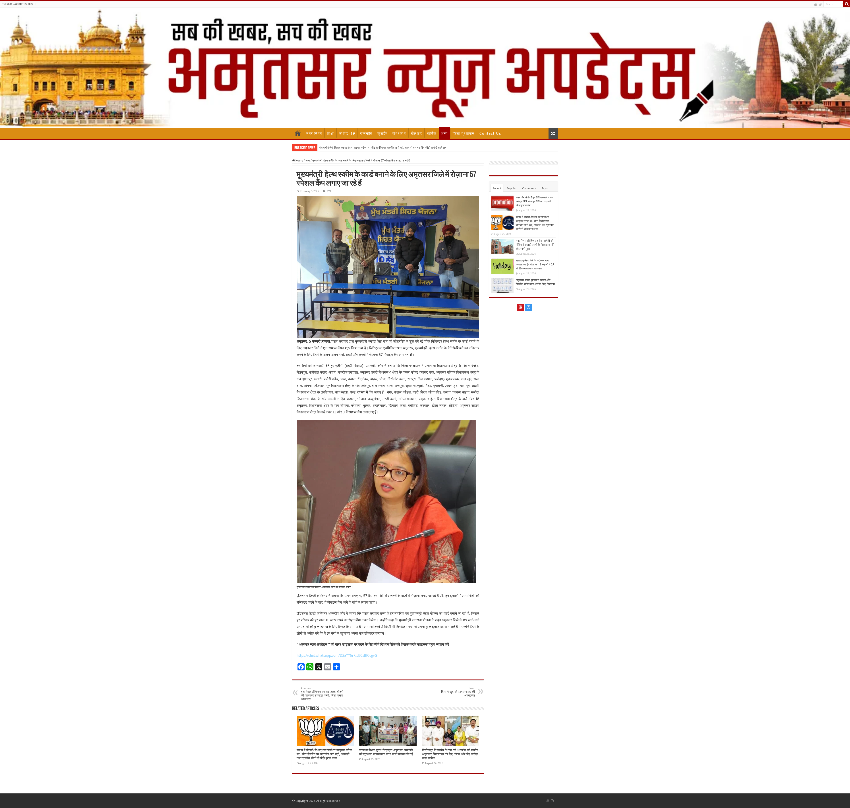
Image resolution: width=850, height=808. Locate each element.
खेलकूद (416, 133)
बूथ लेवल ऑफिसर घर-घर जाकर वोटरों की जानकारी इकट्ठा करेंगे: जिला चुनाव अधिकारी (322, 694)
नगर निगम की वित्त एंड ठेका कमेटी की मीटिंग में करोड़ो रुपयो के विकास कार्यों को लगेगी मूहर (364, 147)
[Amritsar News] (425, 68)
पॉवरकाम (399, 133)
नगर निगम (314, 133)
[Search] (846, 4)
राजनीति (366, 133)
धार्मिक (432, 133)
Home (298, 133)
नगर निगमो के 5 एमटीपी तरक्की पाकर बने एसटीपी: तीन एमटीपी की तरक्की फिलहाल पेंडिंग (535, 201)
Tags (544, 188)
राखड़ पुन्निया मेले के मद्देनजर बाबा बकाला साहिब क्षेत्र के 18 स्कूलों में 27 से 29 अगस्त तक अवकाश (535, 264)
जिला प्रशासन (464, 133)
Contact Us (490, 133)
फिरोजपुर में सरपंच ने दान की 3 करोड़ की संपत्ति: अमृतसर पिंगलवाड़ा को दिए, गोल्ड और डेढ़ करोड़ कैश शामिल (450, 754)
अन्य (444, 133)
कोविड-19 (347, 133)
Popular (512, 188)
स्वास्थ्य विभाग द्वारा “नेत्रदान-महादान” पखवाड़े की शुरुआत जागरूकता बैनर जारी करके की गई (386, 752)
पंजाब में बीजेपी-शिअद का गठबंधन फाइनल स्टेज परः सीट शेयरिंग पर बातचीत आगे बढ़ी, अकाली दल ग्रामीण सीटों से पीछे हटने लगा (324, 754)
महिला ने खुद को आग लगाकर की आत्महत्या (457, 692)
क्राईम (382, 133)
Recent (497, 188)
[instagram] (820, 4)
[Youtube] (815, 4)
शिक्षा (330, 133)
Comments (529, 188)
